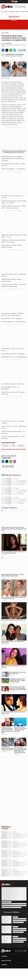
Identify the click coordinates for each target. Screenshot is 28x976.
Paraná (23, 11)
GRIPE (13, 445)
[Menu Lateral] (2, 11)
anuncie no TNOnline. (18, 152)
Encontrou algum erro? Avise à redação (13, 449)
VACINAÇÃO (20, 445)
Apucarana (6, 11)
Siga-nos (21, 50)
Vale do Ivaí (18, 11)
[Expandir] (26, 964)
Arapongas (12, 11)
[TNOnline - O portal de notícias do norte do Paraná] (7, 6)
